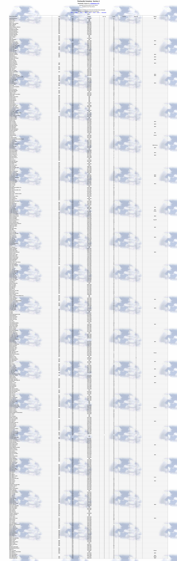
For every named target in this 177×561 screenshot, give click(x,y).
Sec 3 (90, 12)
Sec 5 (98, 12)
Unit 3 (76, 12)
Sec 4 (94, 12)
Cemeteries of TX (94, 3)
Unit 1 (72, 12)
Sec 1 (81, 12)
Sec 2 (86, 12)
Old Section (104, 12)
